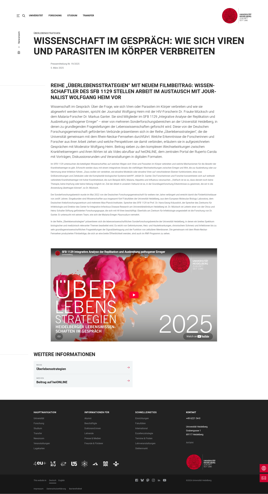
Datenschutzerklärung (56, 489)
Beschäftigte (90, 423)
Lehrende (89, 433)
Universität (36, 15)
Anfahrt (189, 442)
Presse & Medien (92, 438)
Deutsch (52, 480)
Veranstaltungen (42, 443)
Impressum (38, 489)
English (61, 480)
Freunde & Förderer (93, 443)
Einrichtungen (142, 418)
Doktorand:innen (92, 428)
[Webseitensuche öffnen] (25, 16)
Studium (72, 15)
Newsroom (39, 438)
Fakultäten (140, 423)
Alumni (87, 418)
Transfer (88, 15)
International (141, 428)
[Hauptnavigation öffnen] (19, 16)
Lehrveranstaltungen (145, 443)
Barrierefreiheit (75, 489)
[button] (58, 412)
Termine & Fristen (143, 438)
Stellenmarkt (141, 448)
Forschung (55, 15)
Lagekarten (39, 448)
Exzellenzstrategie (144, 433)
